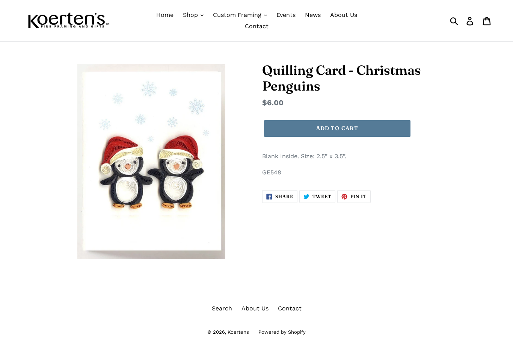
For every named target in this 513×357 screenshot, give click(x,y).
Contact (257, 26)
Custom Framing (238, 14)
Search (222, 308)
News (313, 14)
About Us (343, 14)
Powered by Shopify (282, 332)
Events (286, 14)
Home (165, 14)
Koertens (238, 332)
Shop (191, 14)
